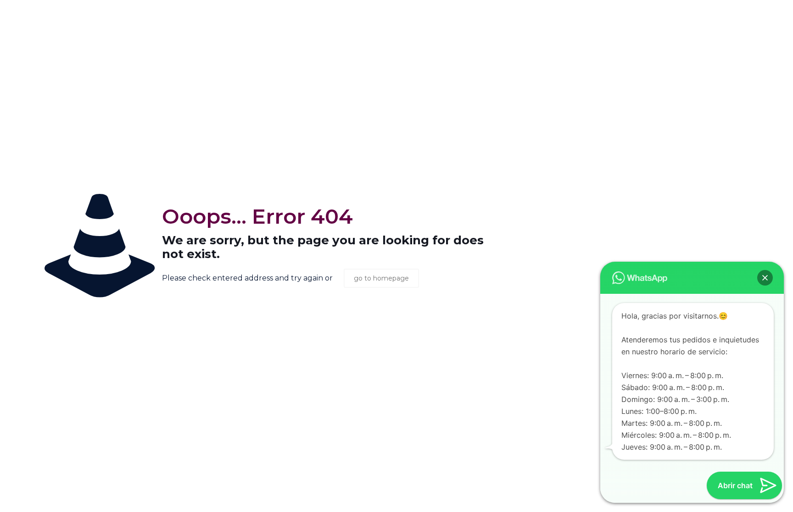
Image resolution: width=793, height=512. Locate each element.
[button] (765, 278)
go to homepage (381, 278)
